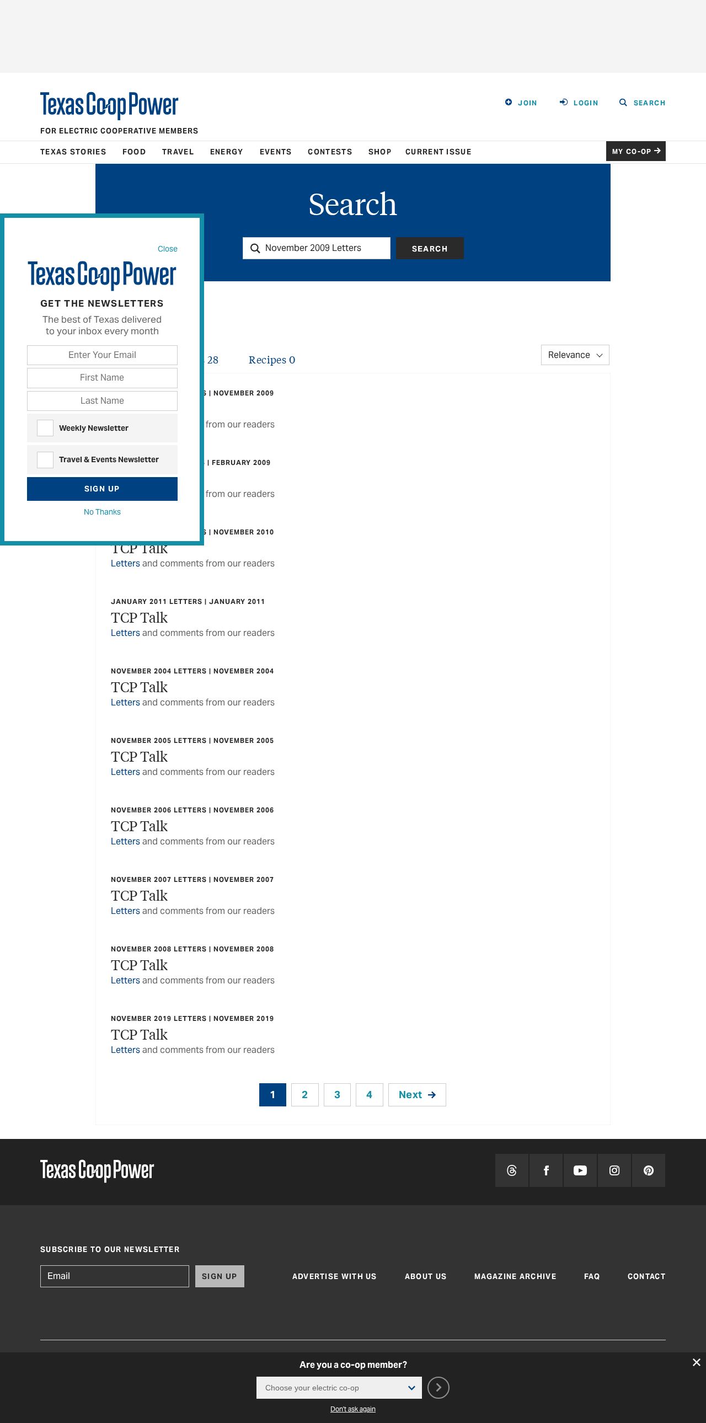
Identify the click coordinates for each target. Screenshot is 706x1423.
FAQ (592, 1276)
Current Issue (438, 152)
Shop (380, 152)
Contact (647, 1276)
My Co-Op (632, 151)
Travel (178, 152)
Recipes (272, 359)
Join (528, 103)
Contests (330, 152)
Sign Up (102, 489)
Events (276, 152)
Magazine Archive (515, 1276)
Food (134, 152)
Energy (227, 152)
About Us (426, 1276)
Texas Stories (73, 152)
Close (168, 249)
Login (586, 103)
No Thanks (102, 512)
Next (410, 1094)
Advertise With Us (334, 1276)
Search (430, 249)
